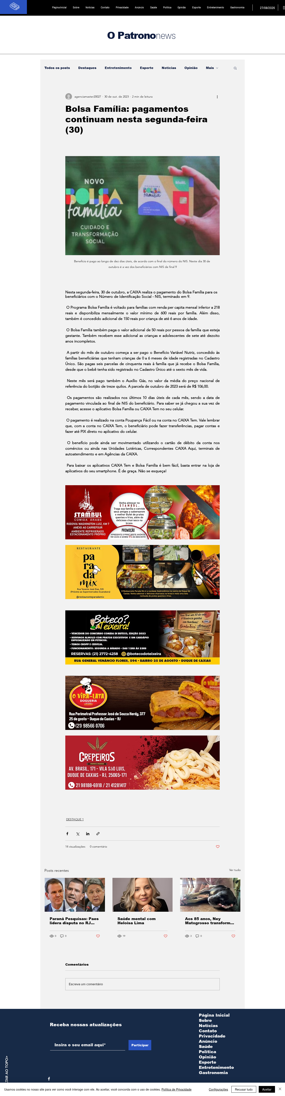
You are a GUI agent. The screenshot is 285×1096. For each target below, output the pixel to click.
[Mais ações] (217, 96)
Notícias (169, 68)
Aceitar (266, 1089)
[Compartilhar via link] (98, 834)
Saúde (206, 1046)
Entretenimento (118, 68)
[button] (235, 68)
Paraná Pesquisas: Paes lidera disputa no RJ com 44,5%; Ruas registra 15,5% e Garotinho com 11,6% (74, 921)
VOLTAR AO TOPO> (7, 1072)
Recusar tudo (244, 1089)
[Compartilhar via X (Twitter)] (77, 834)
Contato (208, 1031)
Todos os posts (57, 68)
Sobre (205, 1020)
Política (207, 1051)
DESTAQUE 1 (75, 819)
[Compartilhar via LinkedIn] (88, 834)
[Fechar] (279, 1089)
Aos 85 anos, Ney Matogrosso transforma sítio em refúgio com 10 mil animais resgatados (209, 921)
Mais (210, 68)
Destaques (87, 68)
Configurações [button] (218, 1089)
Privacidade (212, 1036)
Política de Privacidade (176, 1089)
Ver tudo (235, 870)
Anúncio (208, 1041)
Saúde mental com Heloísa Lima (136, 921)
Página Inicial (214, 1015)
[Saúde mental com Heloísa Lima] (142, 895)
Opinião (191, 68)
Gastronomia (213, 1072)
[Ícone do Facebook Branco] (49, 1078)
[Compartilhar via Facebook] (67, 834)
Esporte (146, 68)
